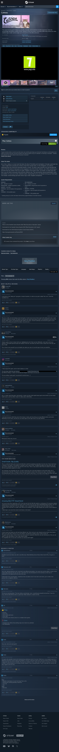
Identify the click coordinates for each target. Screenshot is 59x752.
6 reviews (7, 408)
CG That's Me (8, 490)
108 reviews (7, 360)
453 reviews (13, 333)
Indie (7, 107)
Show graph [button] (53, 271)
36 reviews (14, 492)
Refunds (30, 728)
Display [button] (47, 269)
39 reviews (13, 430)
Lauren (6, 307)
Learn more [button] (53, 134)
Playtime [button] (40, 269)
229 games (7, 430)
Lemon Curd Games (26, 41)
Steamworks (6, 723)
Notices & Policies (33, 723)
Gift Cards (5, 728)
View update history (7, 115)
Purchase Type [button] (14, 269)
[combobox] (40, 6)
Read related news (7, 117)
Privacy (30, 718)
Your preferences (14, 253)
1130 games (7, 523)
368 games (7, 333)
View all (54, 236)
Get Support (44, 723)
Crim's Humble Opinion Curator (9, 458)
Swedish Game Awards (6, 156)
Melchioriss (8, 522)
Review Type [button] (5, 269)
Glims (6, 407)
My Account (44, 726)
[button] (3, 6)
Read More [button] (53, 477)
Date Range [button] (32, 269)
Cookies (30, 726)
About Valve (20, 718)
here (27, 241)
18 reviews (7, 287)
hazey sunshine (9, 428)
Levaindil (7, 358)
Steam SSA (5, 721)
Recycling (19, 726)
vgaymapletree (8, 385)
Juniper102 (7, 286)
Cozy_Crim (7, 448)
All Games (3, 10)
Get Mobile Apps (45, 721)
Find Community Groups (8, 121)
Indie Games (9, 10)
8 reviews (7, 309)
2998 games (7, 492)
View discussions (6, 119)
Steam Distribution (7, 726)
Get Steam (44, 718)
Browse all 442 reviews (29, 699)
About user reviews (5, 253)
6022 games (7, 450)
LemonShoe (8, 332)
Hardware (19, 723)
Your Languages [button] (9, 275)
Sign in (2, 89)
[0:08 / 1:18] (29, 63)
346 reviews (14, 450)
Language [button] (23, 269)
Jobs (18, 721)
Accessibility (31, 721)
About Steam (6, 718)
